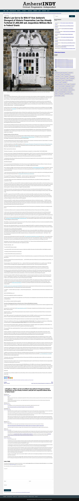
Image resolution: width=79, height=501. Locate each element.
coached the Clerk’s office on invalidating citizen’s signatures (23, 433)
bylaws (62, 74)
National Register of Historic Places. (28, 136)
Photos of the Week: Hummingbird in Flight (68, 48)
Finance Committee (58, 80)
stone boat (14, 108)
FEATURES (24, 10)
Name (5, 481)
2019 (56, 67)
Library (68, 84)
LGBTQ (65, 84)
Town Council (61, 93)
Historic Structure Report (16, 282)
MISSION (4, 496)
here (16, 145)
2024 (56, 61)
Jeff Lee (5, 428)
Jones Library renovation (59, 84)
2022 (56, 63)
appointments (70, 72)
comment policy (12, 464)
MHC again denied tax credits (21, 308)
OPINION (18, 10)
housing (60, 82)
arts (55, 74)
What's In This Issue (58, 95)
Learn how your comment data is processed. (23, 492)
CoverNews (45, 499)
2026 (56, 59)
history (56, 82)
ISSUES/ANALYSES (13, 10)
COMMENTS (35, 10)
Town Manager (67, 93)
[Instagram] (8, 378)
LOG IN (48, 10)
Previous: (7, 383)
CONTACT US (15, 496)
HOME (4, 10)
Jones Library (65, 82)
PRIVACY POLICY (31, 496)
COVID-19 (62, 76)
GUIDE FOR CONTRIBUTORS (23, 496)
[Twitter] (6, 378)
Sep (68, 60)
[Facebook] (5, 378)
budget (59, 74)
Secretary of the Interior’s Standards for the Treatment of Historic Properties (38, 144)
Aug (66, 59)
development (72, 76)
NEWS (7, 10)
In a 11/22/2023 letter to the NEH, (46, 353)
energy (68, 78)
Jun (64, 59)
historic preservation (69, 80)
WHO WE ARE (9, 496)
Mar (60, 59)
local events (73, 84)
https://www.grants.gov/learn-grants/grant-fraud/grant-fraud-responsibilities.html (21, 406)
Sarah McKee (6, 27)
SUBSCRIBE (44, 10)
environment (72, 78)
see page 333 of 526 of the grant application (26, 173)
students (56, 93)
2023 (56, 62)
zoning (63, 95)
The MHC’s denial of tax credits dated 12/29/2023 (13, 285)
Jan (57, 59)
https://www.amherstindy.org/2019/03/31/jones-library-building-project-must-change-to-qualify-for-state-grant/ (26, 425)
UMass (72, 93)
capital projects (67, 74)
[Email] (10, 378)
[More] (12, 378)
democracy (67, 76)
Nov (71, 60)
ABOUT (39, 10)
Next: (42, 383)
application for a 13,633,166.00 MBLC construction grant (16, 218)
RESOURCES (30, 10)
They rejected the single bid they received (32, 236)
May (63, 59)
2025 (56, 60)
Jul (65, 59)
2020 (56, 66)
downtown (57, 78)
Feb (58, 59)
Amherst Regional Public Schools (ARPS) (61, 72)
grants (63, 80)
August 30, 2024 (11, 27)
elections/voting (62, 78)
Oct (69, 60)
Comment (6, 468)
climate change (57, 76)
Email (30, 481)
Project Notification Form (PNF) (38, 167)
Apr (61, 59)
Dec (72, 60)
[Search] (75, 11)
